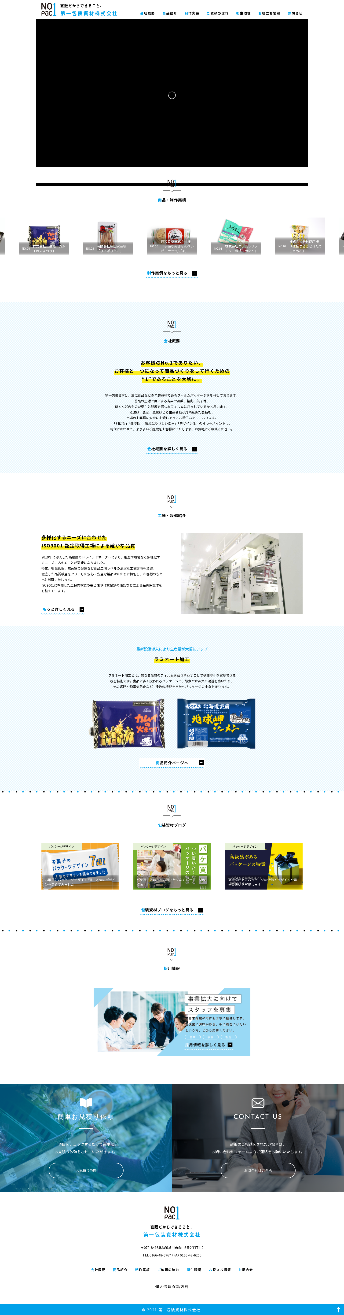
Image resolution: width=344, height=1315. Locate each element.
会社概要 (147, 13)
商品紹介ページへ (172, 762)
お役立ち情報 (269, 13)
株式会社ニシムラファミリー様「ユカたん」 (172, 248)
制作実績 (192, 13)
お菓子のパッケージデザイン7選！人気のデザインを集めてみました (80, 882)
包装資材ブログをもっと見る (167, 909)
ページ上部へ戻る (338, 1309)
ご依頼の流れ (218, 13)
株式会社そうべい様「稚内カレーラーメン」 (298, 246)
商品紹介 (169, 13)
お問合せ (295, 13)
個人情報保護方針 (172, 1286)
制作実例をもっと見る (167, 273)
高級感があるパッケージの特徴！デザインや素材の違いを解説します (262, 882)
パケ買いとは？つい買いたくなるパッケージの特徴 (170, 882)
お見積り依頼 (86, 1170)
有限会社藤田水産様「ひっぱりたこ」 (42, 248)
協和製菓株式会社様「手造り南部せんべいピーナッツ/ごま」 (108, 246)
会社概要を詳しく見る (167, 448)
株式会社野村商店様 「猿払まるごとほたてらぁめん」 (236, 246)
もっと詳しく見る (59, 609)
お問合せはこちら (258, 1170)
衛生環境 (243, 13)
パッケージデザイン (61, 846)
